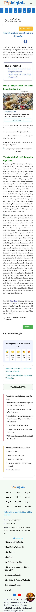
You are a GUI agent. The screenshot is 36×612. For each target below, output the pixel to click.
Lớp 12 (33, 10)
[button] (30, 3)
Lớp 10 (24, 10)
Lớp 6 (6, 10)
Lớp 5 (2, 10)
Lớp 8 (15, 10)
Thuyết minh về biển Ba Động (18, 425)
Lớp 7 (11, 10)
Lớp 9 (20, 10)
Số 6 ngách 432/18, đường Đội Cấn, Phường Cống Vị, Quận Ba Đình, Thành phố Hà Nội (18, 530)
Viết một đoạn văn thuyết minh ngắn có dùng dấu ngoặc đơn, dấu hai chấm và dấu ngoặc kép (20, 418)
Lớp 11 (29, 10)
